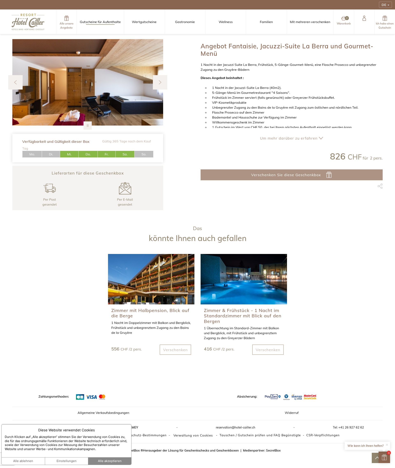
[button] (23, 82)
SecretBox (273, 450)
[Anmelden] (364, 21)
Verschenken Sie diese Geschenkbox (286, 174)
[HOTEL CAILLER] (28, 22)
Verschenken (175, 349)
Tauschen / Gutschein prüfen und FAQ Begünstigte (260, 435)
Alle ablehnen (23, 461)
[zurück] (15, 82)
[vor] (160, 82)
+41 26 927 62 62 (351, 427)
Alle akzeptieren (110, 461)
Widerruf (292, 413)
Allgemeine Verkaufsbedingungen (103, 413)
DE (384, 5)
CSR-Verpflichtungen (323, 435)
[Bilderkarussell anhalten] (88, 125)
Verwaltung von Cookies (193, 435)
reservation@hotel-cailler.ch (235, 427)
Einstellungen (67, 461)
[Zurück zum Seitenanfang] (377, 458)
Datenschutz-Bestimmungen (144, 435)
